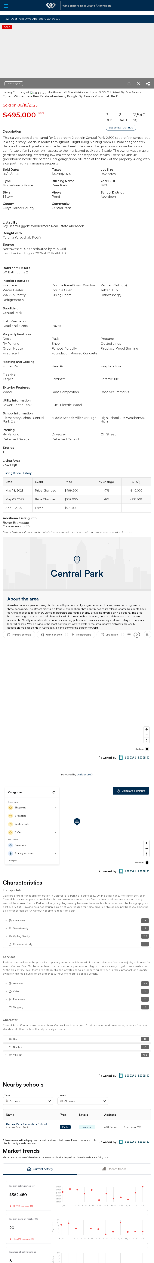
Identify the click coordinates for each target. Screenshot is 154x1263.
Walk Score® (85, 774)
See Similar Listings (121, 127)
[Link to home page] (50, 7)
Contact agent (13, 83)
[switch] (129, 83)
